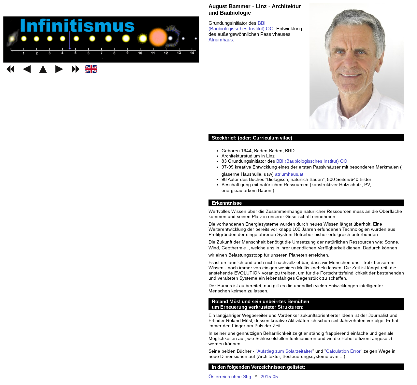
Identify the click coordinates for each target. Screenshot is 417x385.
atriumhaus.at (289, 174)
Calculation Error (343, 351)
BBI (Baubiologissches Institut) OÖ (241, 25)
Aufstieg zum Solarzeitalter (284, 351)
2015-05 (269, 376)
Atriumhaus (220, 39)
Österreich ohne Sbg (229, 376)
